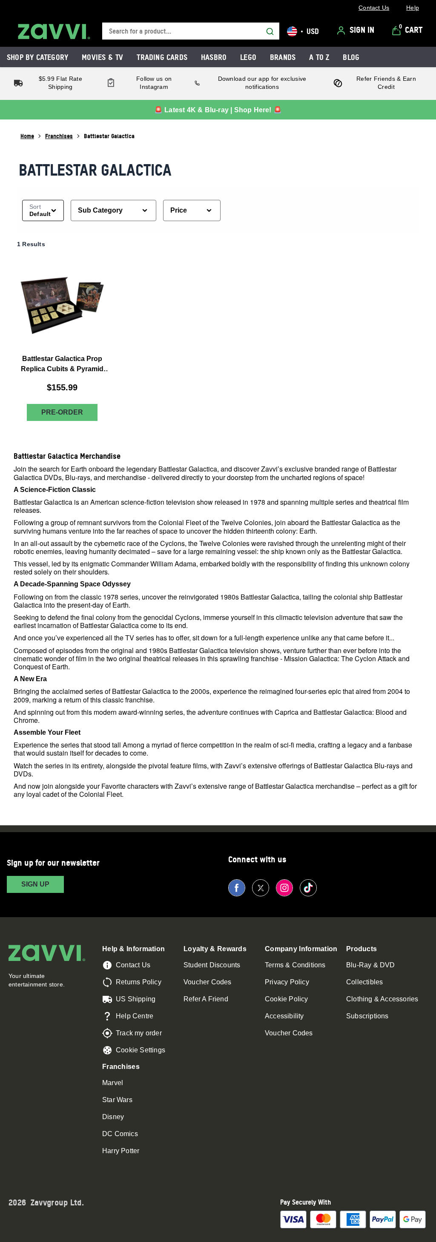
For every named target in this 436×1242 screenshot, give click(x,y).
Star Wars (117, 1099)
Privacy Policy (287, 982)
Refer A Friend (206, 999)
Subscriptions (367, 1016)
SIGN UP (35, 884)
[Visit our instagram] (284, 887)
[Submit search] (270, 31)
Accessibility (284, 1016)
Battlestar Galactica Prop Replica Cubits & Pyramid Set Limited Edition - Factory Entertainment (62, 364)
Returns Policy (138, 982)
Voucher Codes (208, 982)
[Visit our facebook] (236, 887)
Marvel (112, 1082)
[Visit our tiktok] (308, 887)
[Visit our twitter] (260, 887)
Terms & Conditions (295, 965)
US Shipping (135, 999)
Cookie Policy (286, 999)
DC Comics (120, 1133)
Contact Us (133, 965)
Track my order (139, 1033)
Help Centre (134, 1016)
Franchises (59, 135)
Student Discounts (212, 965)
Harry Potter (120, 1150)
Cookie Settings (140, 1050)
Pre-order (62, 412)
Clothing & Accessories (382, 999)
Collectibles (364, 982)
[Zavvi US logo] (54, 31)
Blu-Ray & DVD (370, 965)
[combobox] (190, 31)
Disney (113, 1116)
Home (27, 135)
